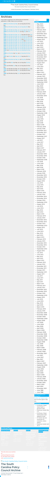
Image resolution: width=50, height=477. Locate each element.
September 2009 (42, 318)
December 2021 (42, 55)
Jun (18, 26)
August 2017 (41, 138)
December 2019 (42, 95)
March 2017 (40, 148)
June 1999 (40, 390)
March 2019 (40, 105)
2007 (5, 56)
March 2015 (40, 190)
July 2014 (40, 206)
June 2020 (40, 84)
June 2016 (40, 163)
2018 (5, 36)
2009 (5, 50)
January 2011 (41, 287)
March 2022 (40, 49)
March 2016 (40, 169)
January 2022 (41, 53)
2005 (5, 62)
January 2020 (41, 94)
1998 (5, 73)
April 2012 (40, 258)
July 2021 (40, 64)
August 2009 (41, 320)
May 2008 (40, 345)
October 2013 (41, 223)
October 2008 (41, 338)
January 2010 (41, 311)
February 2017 (41, 150)
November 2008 (42, 336)
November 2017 (42, 132)
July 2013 (40, 229)
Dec (5, 28)
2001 (5, 68)
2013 (5, 44)
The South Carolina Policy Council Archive (25, 6)
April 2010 (40, 305)
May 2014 (40, 210)
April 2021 (40, 70)
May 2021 (40, 68)
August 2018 (41, 115)
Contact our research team (41, 398)
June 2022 (40, 43)
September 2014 (42, 202)
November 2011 (41, 268)
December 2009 (42, 313)
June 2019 (40, 99)
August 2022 (41, 39)
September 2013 (42, 225)
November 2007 (42, 353)
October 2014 (41, 200)
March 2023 (40, 28)
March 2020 (40, 90)
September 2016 (42, 159)
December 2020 (42, 78)
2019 (5, 34)
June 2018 (40, 119)
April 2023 (40, 26)
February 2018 (41, 126)
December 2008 (42, 334)
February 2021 (41, 74)
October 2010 (41, 293)
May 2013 (40, 233)
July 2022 (40, 41)
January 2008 (41, 351)
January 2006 (41, 378)
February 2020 (41, 92)
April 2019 (40, 103)
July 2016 (40, 161)
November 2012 (42, 245)
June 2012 (40, 254)
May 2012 (40, 256)
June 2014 (40, 208)
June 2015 (40, 185)
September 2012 (42, 249)
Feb (10, 23)
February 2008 (41, 349)
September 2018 (42, 113)
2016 (5, 39)
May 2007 (40, 359)
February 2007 (41, 363)
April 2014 (40, 212)
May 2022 (40, 45)
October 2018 (41, 111)
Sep (25, 26)
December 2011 (41, 266)
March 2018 (40, 125)
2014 (5, 42)
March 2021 (40, 72)
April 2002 (40, 386)
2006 (5, 59)
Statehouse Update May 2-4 (18, 434)
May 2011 (40, 280)
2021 (5, 30)
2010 (5, 48)
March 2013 (40, 237)
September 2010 (42, 295)
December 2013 (42, 220)
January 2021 (41, 76)
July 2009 (40, 322)
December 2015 (42, 175)
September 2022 (42, 37)
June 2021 (40, 66)
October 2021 (41, 59)
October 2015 (41, 179)
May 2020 (40, 86)
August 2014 (41, 204)
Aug (23, 26)
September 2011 (42, 272)
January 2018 (41, 128)
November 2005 (42, 380)
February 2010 (41, 309)
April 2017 (40, 146)
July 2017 (40, 140)
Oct (27, 26)
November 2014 (42, 198)
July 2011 (40, 276)
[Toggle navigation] (46, 13)
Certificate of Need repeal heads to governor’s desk (41, 407)
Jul (20, 26)
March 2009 (40, 330)
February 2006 (41, 377)
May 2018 (40, 121)
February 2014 (41, 216)
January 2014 (41, 218)
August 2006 (41, 367)
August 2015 (41, 181)
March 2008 (40, 347)
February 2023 (41, 30)
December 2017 (42, 130)
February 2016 (41, 171)
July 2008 (40, 344)
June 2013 (40, 231)
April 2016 (40, 167)
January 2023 (41, 31)
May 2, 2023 (18, 438)
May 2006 (40, 371)
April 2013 (40, 235)
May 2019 (40, 101)
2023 (5, 23)
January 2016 (41, 173)
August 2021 (41, 63)
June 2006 (40, 369)
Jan (8, 23)
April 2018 (40, 123)
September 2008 (42, 340)
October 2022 (41, 35)
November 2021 (42, 57)
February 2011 (41, 285)
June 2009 (40, 324)
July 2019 (40, 97)
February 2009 (41, 332)
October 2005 (41, 382)
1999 (5, 70)
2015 (5, 40)
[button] (24, 13)
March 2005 (40, 384)
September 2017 (42, 136)
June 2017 (40, 142)
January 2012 (41, 264)
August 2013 (41, 227)
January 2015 (41, 194)
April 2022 (40, 47)
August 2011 (40, 274)
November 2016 (42, 156)
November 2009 (42, 314)
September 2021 (42, 61)
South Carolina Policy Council (4, 444)
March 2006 (40, 375)
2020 (5, 31)
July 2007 (40, 355)
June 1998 (40, 392)
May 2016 (40, 165)
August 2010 (41, 297)
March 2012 (40, 260)
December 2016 (42, 154)
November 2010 (42, 291)
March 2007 (40, 361)
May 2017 (40, 144)
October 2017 (41, 134)
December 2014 (42, 196)
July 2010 (40, 299)
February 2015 (41, 192)
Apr (14, 23)
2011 (5, 47)
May (16, 23)
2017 (5, 37)
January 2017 (41, 152)
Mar (12, 23)
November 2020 (42, 80)
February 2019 (41, 107)
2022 (5, 26)
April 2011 (40, 282)
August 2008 (41, 342)
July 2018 (40, 117)
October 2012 (41, 247)
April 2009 (40, 328)
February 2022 (41, 51)
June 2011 (40, 278)
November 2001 (42, 388)
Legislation (45, 430)
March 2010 (40, 307)
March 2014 (40, 214)
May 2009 (40, 326)
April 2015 (40, 188)
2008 (5, 53)
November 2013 (42, 221)
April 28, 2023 (31, 442)
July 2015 (40, 183)
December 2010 (42, 289)
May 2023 (40, 24)
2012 (5, 45)
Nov (29, 30)
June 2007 (40, 357)
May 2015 (40, 187)
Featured (3, 430)
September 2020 (42, 82)
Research (8, 430)
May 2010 (40, 303)
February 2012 (41, 262)
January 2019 (41, 109)
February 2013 (41, 239)
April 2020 (40, 88)
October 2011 (41, 270)
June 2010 (40, 301)
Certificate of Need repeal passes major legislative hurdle (42, 415)
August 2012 (41, 251)
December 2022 (42, 33)
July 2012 (40, 252)
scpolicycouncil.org (8, 458)
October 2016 (41, 157)
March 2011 (40, 283)
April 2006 (40, 373)
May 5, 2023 (5, 442)
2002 (5, 65)
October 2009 (41, 316)
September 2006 (42, 365)
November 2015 (42, 177)
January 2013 (41, 241)
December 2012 (42, 243)
